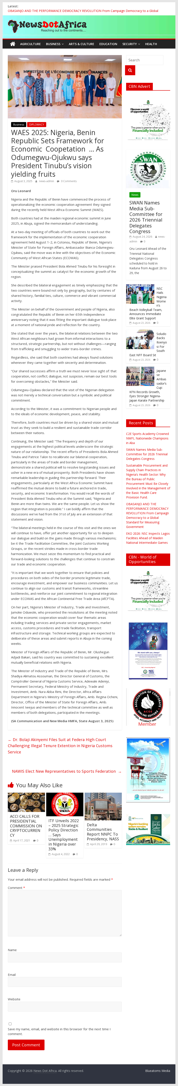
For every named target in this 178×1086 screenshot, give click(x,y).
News (135, 195)
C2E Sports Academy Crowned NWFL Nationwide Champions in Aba (147, 438)
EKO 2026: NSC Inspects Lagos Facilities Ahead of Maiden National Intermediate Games (148, 538)
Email (12, 974)
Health (151, 44)
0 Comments (68, 181)
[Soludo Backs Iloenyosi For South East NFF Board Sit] (140, 332)
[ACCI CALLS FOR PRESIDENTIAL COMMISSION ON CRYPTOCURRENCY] (26, 795)
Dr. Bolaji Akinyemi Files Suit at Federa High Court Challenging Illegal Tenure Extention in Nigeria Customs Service (60, 746)
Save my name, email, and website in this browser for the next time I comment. (59, 1031)
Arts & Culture (81, 44)
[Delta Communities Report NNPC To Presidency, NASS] (103, 795)
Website (14, 999)
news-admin (47, 181)
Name (12, 950)
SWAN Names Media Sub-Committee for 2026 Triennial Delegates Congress (145, 216)
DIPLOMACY (36, 124)
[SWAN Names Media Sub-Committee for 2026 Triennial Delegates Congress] (148, 152)
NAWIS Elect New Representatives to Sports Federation (67, 771)
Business (53, 44)
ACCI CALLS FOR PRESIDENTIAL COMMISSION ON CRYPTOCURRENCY (26, 826)
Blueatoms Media (157, 1071)
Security (129, 44)
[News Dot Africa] (13, 44)
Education (108, 44)
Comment (16, 887)
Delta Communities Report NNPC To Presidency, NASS (103, 831)
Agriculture (30, 44)
